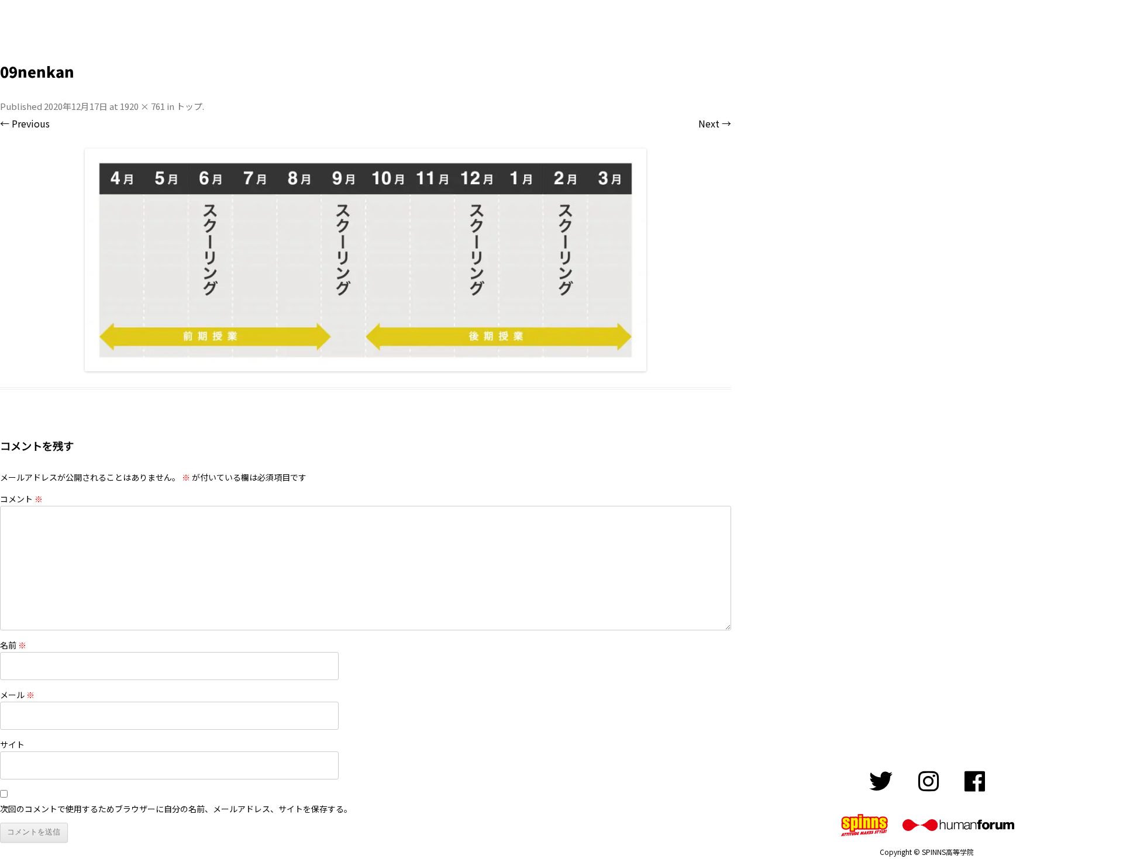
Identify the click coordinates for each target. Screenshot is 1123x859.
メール (17, 695)
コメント (21, 499)
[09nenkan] (365, 260)
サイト (12, 744)
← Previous (25, 123)
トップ (189, 106)
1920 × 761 (142, 106)
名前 (13, 645)
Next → (714, 123)
